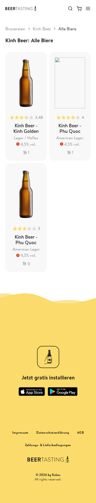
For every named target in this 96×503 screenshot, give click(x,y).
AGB (80, 432)
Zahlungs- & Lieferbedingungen (48, 445)
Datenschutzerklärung (52, 432)
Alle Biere (67, 29)
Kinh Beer (42, 29)
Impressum (20, 432)
